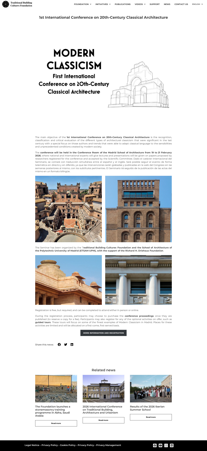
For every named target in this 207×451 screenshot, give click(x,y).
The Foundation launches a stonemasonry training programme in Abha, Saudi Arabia (52, 411)
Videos (139, 4)
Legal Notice (32, 445)
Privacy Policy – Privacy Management (99, 445)
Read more (56, 423)
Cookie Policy (67, 445)
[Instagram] (166, 445)
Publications (123, 4)
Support (155, 4)
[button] (59, 344)
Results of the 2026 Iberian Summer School (147, 408)
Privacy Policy (50, 445)
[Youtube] (160, 445)
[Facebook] (155, 445)
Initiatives (101, 4)
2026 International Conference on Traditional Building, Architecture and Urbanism (102, 409)
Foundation (81, 4)
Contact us (181, 4)
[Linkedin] (171, 445)
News (167, 4)
